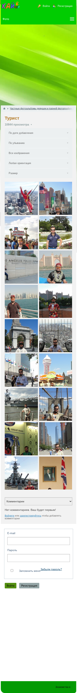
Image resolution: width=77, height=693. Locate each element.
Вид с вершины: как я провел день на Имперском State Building (55, 335)
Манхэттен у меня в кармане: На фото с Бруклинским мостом (55, 404)
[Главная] (4, 108)
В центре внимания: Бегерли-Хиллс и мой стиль (55, 232)
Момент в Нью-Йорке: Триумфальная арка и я (21, 335)
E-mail (11, 533)
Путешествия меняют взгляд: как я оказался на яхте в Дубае (21, 301)
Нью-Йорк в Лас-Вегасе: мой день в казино (55, 198)
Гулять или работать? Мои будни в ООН (21, 370)
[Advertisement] (38, 64)
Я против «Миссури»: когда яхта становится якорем (21, 473)
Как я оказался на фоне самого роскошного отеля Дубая (55, 267)
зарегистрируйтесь (30, 515)
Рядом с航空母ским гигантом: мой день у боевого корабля (21, 404)
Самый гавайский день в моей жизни (55, 301)
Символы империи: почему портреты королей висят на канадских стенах (55, 473)
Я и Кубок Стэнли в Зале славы (21, 438)
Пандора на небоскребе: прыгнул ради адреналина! (21, 198)
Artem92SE (15, 213)
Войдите (9, 515)
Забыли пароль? (51, 569)
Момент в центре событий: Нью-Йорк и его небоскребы (55, 438)
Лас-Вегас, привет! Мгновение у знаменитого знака (21, 232)
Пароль (12, 550)
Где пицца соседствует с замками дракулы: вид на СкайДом (55, 370)
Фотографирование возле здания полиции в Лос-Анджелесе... (21, 267)
